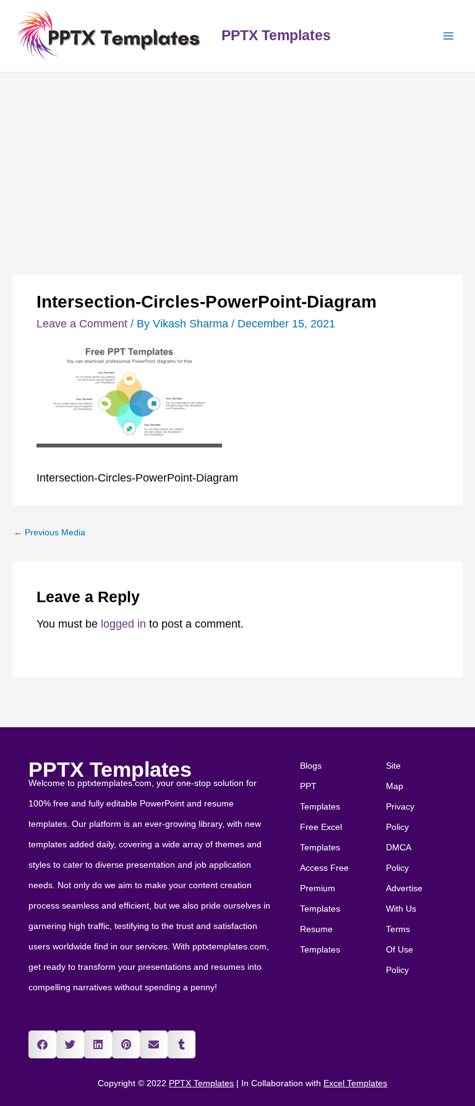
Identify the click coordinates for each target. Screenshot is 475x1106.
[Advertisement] (237, 165)
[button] (42, 1044)
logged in (123, 624)
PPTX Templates (276, 35)
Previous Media (49, 532)
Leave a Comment (81, 324)
